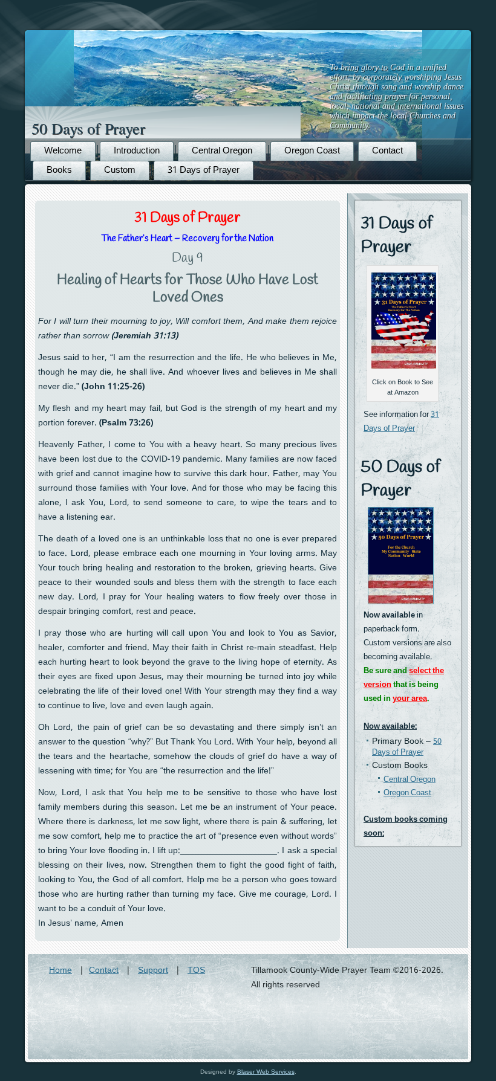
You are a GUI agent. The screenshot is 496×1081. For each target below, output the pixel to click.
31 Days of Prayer (204, 170)
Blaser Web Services (266, 1071)
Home (60, 970)
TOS (196, 970)
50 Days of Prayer (88, 128)
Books (59, 170)
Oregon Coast (312, 151)
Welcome (63, 151)
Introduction (137, 151)
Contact (387, 151)
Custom (119, 170)
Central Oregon (222, 151)
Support (153, 970)
